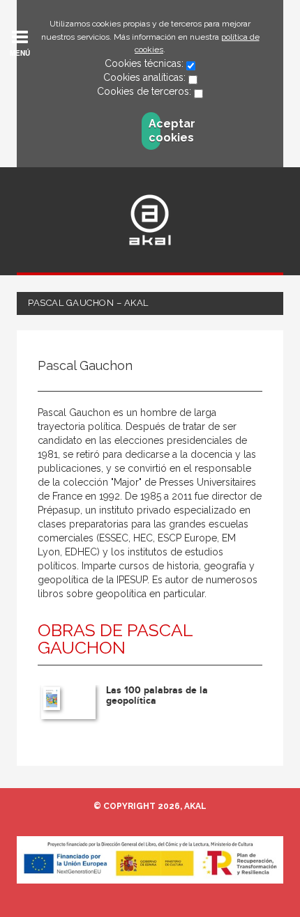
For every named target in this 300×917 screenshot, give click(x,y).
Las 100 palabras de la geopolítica (157, 695)
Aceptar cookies (154, 130)
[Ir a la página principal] (150, 220)
